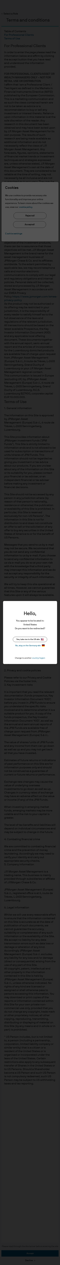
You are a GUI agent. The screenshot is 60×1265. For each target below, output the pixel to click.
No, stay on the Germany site (28, 646)
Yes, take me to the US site (28, 639)
